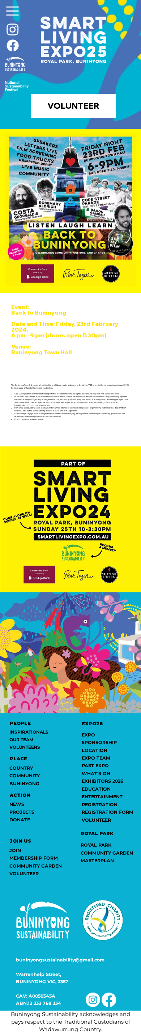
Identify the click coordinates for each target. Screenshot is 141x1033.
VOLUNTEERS (24, 747)
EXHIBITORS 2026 (102, 781)
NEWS (16, 804)
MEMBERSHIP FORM (33, 858)
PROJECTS (21, 812)
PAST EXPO (95, 765)
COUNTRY (21, 768)
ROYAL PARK (96, 845)
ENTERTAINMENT (102, 796)
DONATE (19, 819)
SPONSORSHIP (99, 742)
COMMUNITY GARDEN (107, 853)
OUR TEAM (21, 739)
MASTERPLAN (97, 860)
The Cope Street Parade (30, 397)
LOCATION (94, 750)
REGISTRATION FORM (107, 812)
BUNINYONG (24, 783)
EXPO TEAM (96, 758)
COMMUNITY (24, 775)
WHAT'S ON (96, 773)
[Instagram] (13, 29)
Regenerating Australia (99, 408)
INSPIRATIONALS (28, 732)
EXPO (88, 735)
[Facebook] (13, 45)
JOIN (15, 850)
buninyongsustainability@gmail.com (60, 960)
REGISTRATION (100, 804)
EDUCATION (96, 789)
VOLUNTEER (96, 820)
